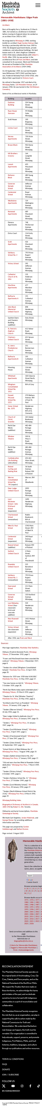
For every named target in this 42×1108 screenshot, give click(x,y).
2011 (32, 917)
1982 (37, 902)
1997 (37, 909)
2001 (32, 912)
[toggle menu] (37, 5)
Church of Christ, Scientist (11, 419)
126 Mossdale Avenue (23, 85)
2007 (37, 914)
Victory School (13, 264)
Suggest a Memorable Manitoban (23, 948)
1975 (26, 900)
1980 (26, 902)
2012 (37, 917)
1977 (37, 900)
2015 (26, 919)
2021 (32, 921)
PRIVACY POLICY (34, 1103)
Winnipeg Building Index (11, 800)
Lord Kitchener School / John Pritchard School (13, 504)
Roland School (13, 545)
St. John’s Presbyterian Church (13, 348)
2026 (32, 924)
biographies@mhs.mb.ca (23, 941)
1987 (37, 905)
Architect (5, 25)
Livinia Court (13, 128)
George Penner (8, 820)
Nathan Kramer (22, 829)
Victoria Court (28, 78)
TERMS (5, 1105)
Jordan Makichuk (27, 818)
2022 (37, 921)
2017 (37, 919)
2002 (37, 912)
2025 (26, 924)
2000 (26, 912)
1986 (32, 905)
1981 (32, 902)
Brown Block (12, 145)
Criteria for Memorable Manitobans (23, 945)
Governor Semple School (11, 186)
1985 (26, 905)
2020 (26, 921)
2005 (26, 914)
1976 (32, 900)
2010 (26, 917)
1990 (26, 907)
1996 (32, 909)
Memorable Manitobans (13, 17)
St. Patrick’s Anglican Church (12, 331)
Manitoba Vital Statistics (29, 648)
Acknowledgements (26, 950)
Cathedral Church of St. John (13, 277)
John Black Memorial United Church (13, 309)
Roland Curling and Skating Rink (12, 469)
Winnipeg (19, 41)
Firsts (15, 950)
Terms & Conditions (13, 1059)
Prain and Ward (24, 60)
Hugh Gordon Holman (26, 43)
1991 (32, 907)
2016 (32, 919)
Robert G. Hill (18, 807)
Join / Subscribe (10, 1075)
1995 (26, 909)
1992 (37, 907)
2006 (32, 914)
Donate (6, 1069)
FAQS (4, 1064)
